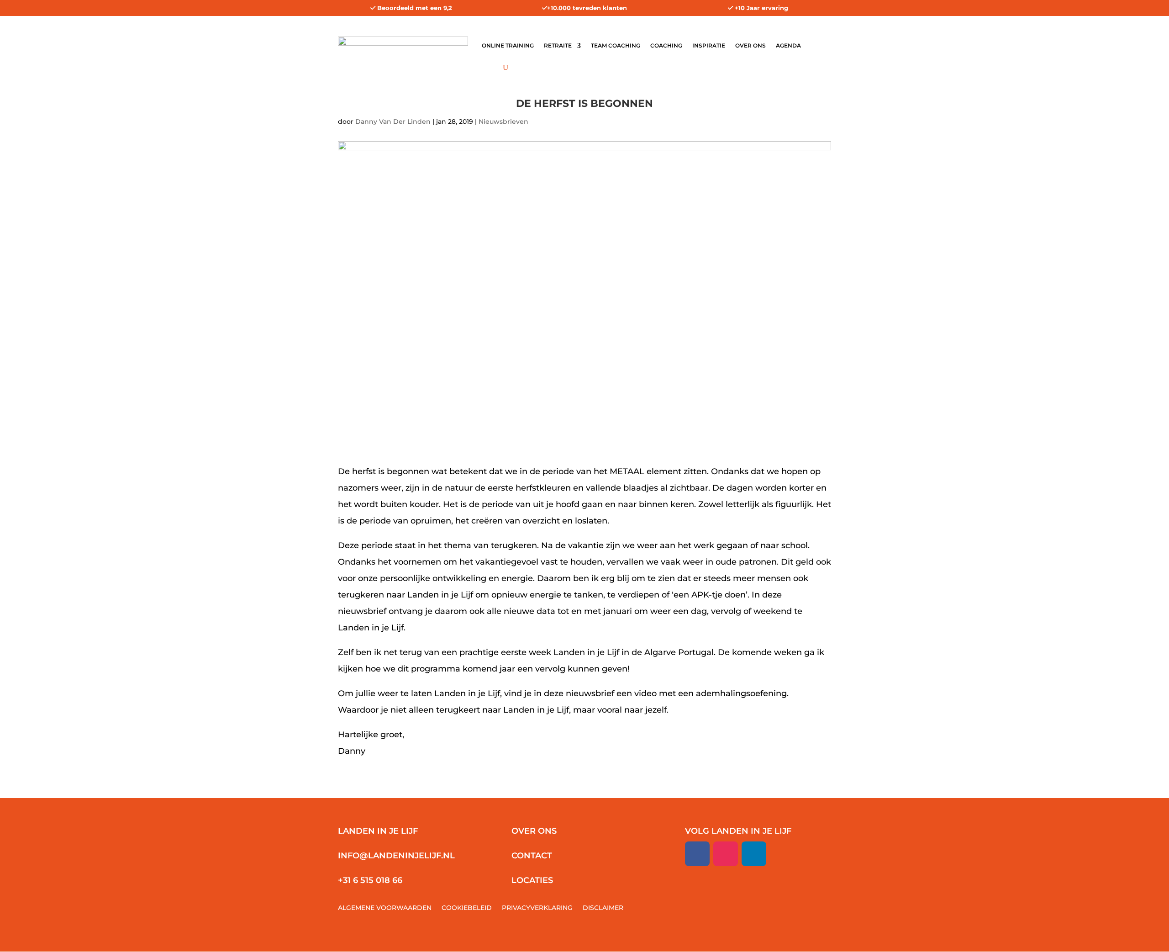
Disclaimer (603, 908)
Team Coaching (615, 45)
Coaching (666, 45)
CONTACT (531, 856)
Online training (508, 45)
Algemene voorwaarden (385, 908)
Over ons (750, 45)
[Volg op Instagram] (725, 853)
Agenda (788, 45)
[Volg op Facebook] (697, 853)
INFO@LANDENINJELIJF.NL (396, 856)
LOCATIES (532, 880)
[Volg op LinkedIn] (754, 853)
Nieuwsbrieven (503, 121)
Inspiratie (708, 45)
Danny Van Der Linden (393, 121)
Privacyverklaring (537, 908)
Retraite (558, 45)
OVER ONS (534, 831)
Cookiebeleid (467, 908)
